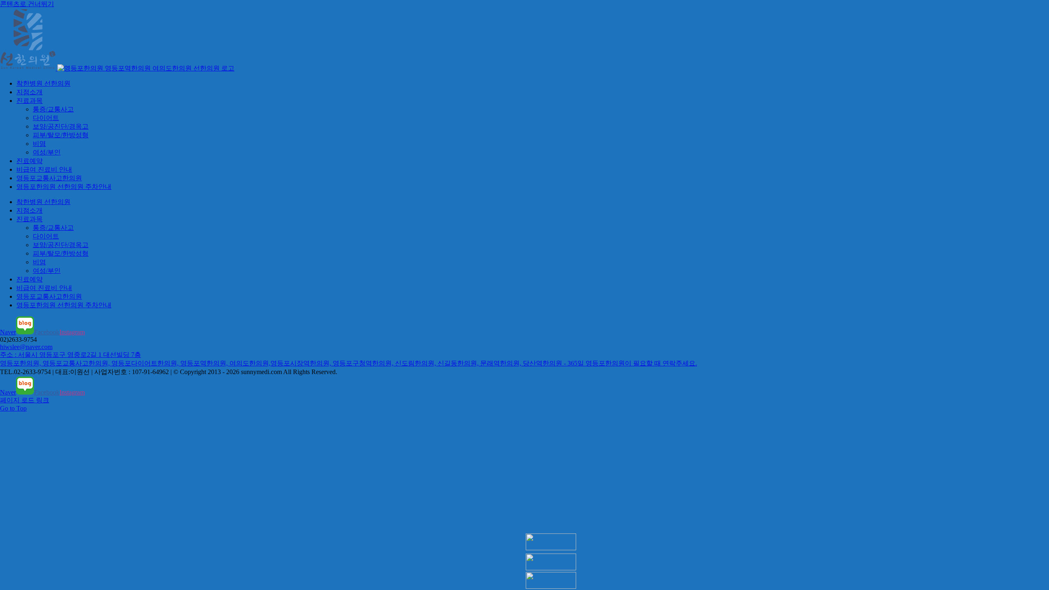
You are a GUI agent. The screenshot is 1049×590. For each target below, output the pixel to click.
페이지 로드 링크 (24, 400)
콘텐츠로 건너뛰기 (27, 3)
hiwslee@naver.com (26, 346)
